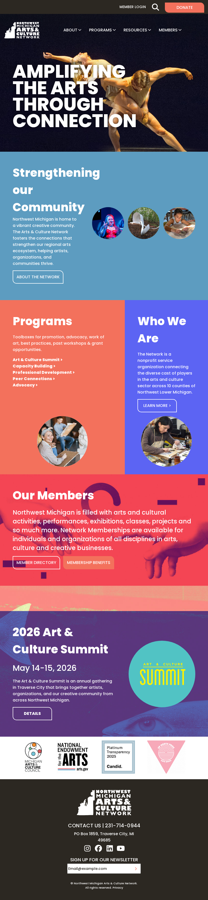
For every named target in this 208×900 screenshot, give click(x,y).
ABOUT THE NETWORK (38, 277)
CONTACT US (84, 825)
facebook (98, 848)
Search (155, 7)
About (70, 30)
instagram (87, 848)
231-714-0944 (122, 825)
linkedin (110, 848)
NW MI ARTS (22, 30)
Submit (136, 869)
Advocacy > (25, 385)
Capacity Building (33, 366)
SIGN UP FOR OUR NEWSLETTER (104, 860)
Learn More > (157, 405)
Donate (185, 7)
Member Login (132, 6)
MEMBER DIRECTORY (36, 562)
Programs (100, 30)
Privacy (118, 888)
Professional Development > (44, 372)
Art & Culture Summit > (37, 360)
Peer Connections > (34, 379)
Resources (135, 30)
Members (168, 30)
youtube (121, 848)
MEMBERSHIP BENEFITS (88, 562)
